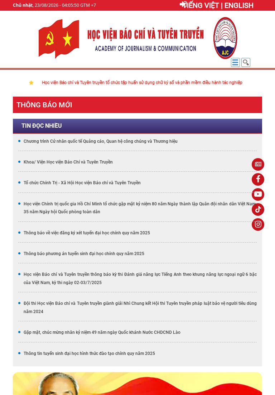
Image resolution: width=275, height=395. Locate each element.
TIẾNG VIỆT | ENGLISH (218, 5)
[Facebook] (258, 179)
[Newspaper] (258, 164)
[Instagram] (258, 224)
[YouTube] (258, 194)
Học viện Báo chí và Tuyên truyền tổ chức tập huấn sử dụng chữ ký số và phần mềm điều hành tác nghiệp (127, 82)
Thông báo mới (44, 105)
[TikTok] (258, 209)
